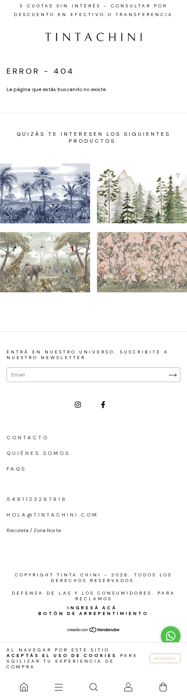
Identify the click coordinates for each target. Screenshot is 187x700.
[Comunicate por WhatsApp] (170, 636)
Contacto (28, 437)
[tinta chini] (24, 686)
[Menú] (58, 686)
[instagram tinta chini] (79, 404)
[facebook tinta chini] (103, 404)
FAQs (16, 468)
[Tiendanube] (94, 631)
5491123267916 (37, 499)
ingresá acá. (93, 608)
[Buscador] (93, 686)
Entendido (165, 658)
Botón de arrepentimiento (93, 613)
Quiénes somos (38, 453)
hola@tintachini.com (52, 514)
